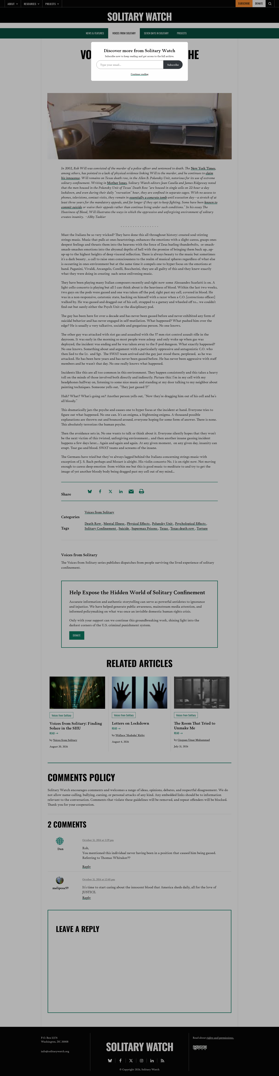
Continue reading (139, 74)
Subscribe (173, 64)
